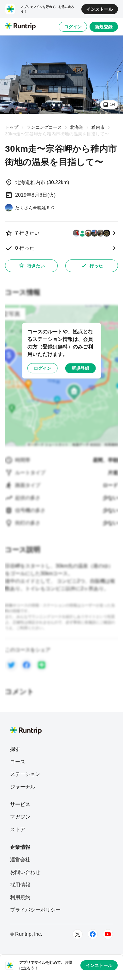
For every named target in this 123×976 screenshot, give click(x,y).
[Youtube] (108, 934)
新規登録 (104, 26)
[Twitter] (78, 934)
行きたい (36, 265)
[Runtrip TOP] (20, 27)
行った (96, 265)
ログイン (73, 26)
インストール (99, 9)
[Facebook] (93, 934)
